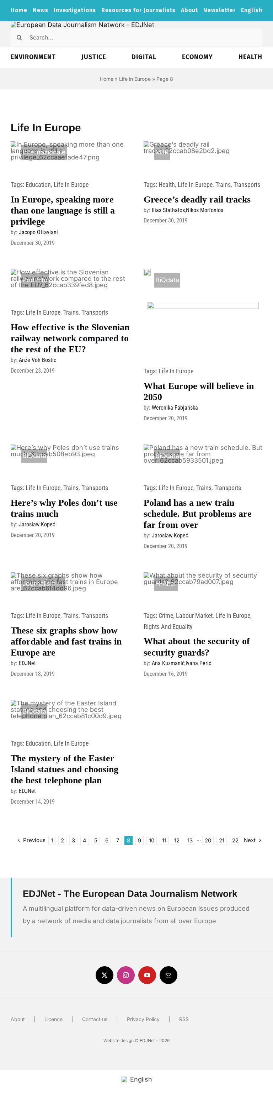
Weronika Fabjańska (175, 407)
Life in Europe (135, 79)
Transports (247, 184)
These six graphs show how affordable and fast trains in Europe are (66, 641)
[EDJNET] (82, 24)
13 (190, 840)
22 (235, 840)
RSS (184, 1019)
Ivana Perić (198, 663)
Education (38, 184)
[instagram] (126, 975)
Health (167, 184)
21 (221, 840)
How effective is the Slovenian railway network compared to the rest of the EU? (70, 338)
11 (164, 840)
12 (177, 840)
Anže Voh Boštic (37, 360)
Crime (166, 615)
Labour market (194, 615)
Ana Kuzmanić (168, 663)
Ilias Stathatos (168, 210)
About (18, 1019)
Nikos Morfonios (204, 210)
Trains (223, 184)
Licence (53, 1019)
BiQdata (167, 280)
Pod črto (35, 280)
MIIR (162, 152)
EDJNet (27, 663)
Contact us (94, 1019)
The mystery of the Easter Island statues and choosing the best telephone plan (64, 769)
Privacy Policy (143, 1019)
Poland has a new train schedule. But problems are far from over (198, 514)
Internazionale (44, 152)
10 (151, 840)
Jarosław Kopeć (37, 524)
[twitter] (104, 975)
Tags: (18, 184)
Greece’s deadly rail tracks (197, 199)
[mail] (168, 975)
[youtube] (147, 975)
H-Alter (166, 583)
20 (208, 840)
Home (106, 79)
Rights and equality (168, 626)
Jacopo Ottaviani (38, 232)
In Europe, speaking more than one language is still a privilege (63, 210)
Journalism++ (43, 583)
